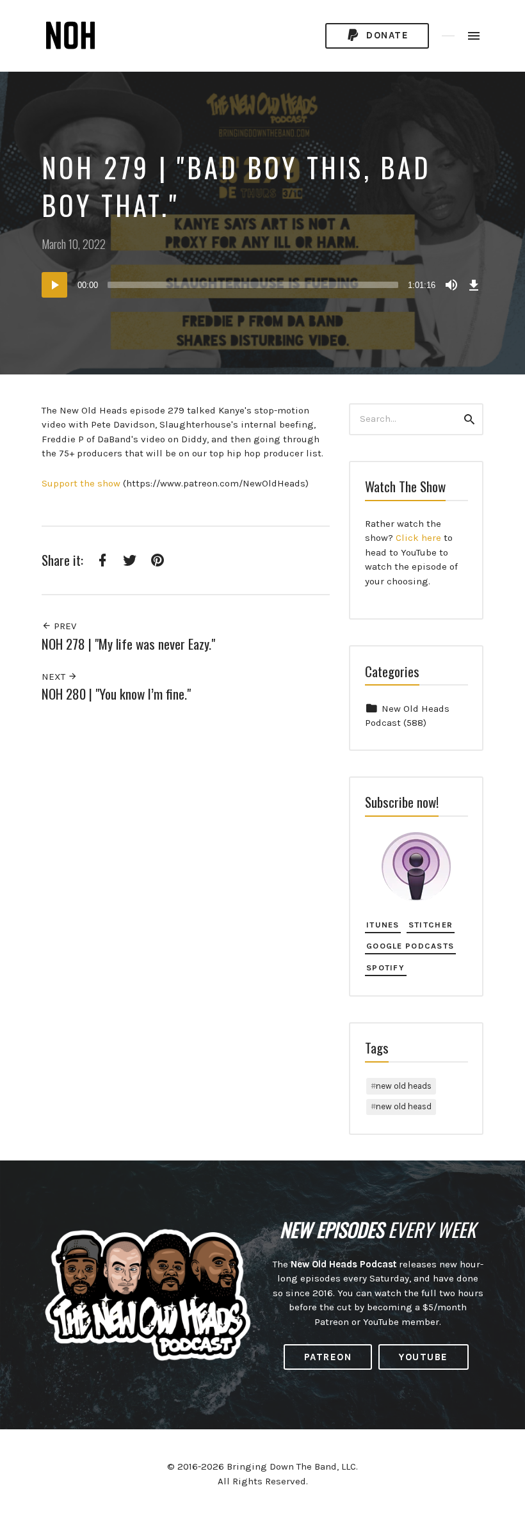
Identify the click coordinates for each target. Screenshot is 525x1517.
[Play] (54, 285)
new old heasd (404, 1106)
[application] (262, 285)
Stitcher (430, 924)
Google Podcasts (410, 946)
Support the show (81, 483)
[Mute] (451, 285)
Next (55, 676)
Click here (418, 537)
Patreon (328, 1357)
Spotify (385, 967)
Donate (386, 35)
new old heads (404, 1086)
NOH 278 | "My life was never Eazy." (128, 644)
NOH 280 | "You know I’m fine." (116, 693)
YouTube (423, 1357)
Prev (63, 626)
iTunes (383, 924)
